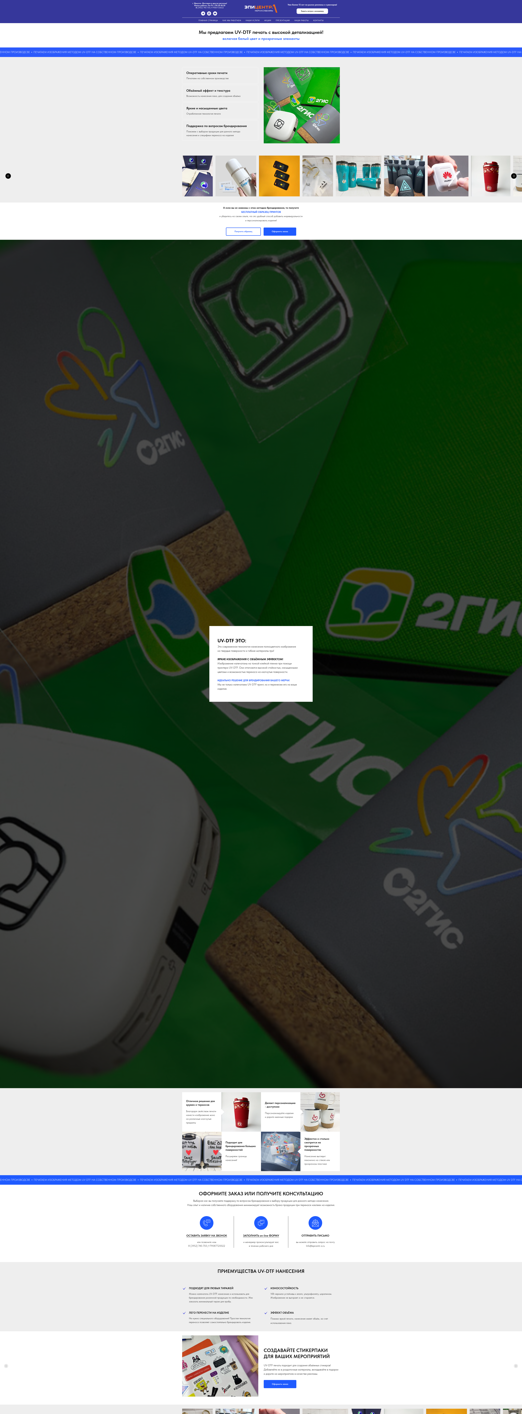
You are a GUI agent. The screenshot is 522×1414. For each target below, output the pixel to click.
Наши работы (301, 20)
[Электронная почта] (215, 15)
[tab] (208, 75)
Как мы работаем (232, 20)
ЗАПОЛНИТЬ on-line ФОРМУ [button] (261, 1235)
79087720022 (218, 8)
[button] (243, 232)
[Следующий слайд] (514, 176)
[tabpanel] (302, 105)
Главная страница (208, 20)
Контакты (318, 20)
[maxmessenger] (209, 15)
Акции (267, 20)
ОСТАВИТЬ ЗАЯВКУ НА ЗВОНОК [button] (206, 1235)
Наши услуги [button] (253, 20)
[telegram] (203, 15)
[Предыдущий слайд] (8, 176)
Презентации (283, 20)
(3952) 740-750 (203, 8)
